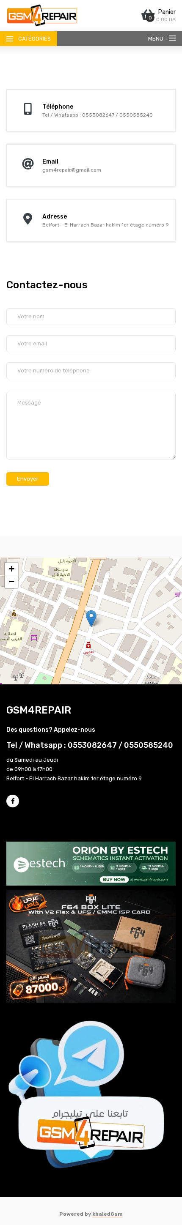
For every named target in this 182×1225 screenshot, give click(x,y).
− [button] (11, 581)
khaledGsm (107, 1214)
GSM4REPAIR (38, 710)
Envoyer (28, 479)
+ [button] (11, 568)
